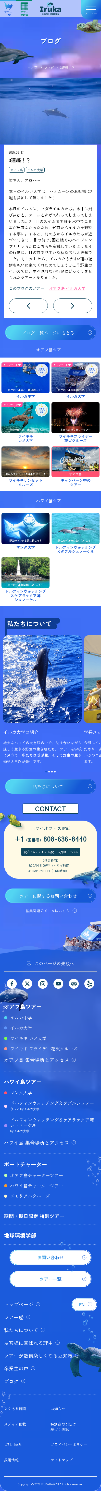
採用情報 (11, 1459)
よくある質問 (15, 1408)
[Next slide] (96, 702)
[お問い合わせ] (50, 1264)
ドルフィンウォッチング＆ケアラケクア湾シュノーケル (52, 1124)
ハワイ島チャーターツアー (36, 1185)
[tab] (46, 771)
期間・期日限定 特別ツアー (34, 1215)
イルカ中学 (21, 1017)
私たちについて (48, 786)
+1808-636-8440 (50, 838)
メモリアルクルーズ (30, 1196)
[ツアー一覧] (50, 1285)
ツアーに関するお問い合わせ (48, 896)
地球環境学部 (20, 1235)
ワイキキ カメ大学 (28, 1038)
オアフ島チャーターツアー (36, 1175)
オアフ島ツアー (23, 1006)
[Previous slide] (5, 702)
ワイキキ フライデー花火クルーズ (43, 1048)
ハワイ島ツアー (23, 1081)
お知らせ (57, 1408)
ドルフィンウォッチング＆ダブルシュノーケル (52, 1105)
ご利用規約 (13, 1444)
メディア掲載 (15, 1424)
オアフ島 (16, 170)
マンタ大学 (21, 1092)
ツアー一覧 (8, 11)
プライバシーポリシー (68, 1444)
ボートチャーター (25, 1164)
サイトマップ (61, 1459)
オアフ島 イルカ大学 (67, 288)
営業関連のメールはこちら (47, 910)
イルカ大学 (35, 170)
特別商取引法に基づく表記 (63, 1426)
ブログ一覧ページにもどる (48, 332)
